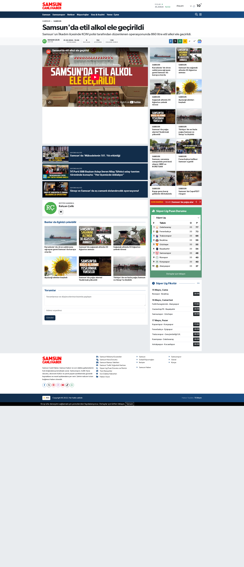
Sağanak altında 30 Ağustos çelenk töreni (161, 102)
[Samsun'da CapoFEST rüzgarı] (189, 178)
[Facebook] (44, 385)
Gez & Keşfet (98, 15)
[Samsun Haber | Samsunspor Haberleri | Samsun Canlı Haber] (51, 6)
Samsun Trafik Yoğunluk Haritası (113, 365)
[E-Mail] (61, 212)
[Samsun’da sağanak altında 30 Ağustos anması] (95, 236)
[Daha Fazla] (185, 41)
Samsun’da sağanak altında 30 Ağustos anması (188, 70)
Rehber (71, 15)
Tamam (129, 404)
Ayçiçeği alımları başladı (55, 278)
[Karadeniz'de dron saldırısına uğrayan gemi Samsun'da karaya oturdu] (60, 236)
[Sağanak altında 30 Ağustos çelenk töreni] (129, 236)
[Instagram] (58, 385)
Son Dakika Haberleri (108, 374)
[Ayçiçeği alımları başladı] (60, 266)
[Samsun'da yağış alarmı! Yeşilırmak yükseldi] (95, 266)
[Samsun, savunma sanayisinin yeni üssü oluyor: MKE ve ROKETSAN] (162, 146)
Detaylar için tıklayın (175, 274)
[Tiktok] (67, 385)
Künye (173, 362)
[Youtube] (63, 385)
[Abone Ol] (199, 41)
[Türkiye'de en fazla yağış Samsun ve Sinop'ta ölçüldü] (129, 266)
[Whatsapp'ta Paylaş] (180, 41)
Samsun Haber (145, 367)
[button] (196, 202)
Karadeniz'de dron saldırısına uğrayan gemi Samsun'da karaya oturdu (60, 249)
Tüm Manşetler (106, 371)
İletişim (142, 362)
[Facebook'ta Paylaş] (171, 41)
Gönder (50, 318)
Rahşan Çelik (66, 206)
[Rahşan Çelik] (50, 208)
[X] (49, 385)
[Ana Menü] (200, 14)
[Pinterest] (53, 385)
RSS (47, 398)
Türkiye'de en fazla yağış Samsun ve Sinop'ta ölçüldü (188, 131)
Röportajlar (83, 15)
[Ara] (196, 14)
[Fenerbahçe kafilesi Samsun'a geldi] (189, 146)
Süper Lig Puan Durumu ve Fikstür (113, 368)
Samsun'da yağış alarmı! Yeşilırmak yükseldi (160, 131)
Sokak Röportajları (146, 360)
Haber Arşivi (105, 377)
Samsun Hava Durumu (108, 360)
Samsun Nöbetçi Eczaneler (111, 357)
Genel (173, 360)
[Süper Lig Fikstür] (198, 283)
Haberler (46, 21)
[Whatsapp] (72, 385)
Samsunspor (58, 15)
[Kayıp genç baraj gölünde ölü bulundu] (162, 178)
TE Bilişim (198, 398)
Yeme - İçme (113, 15)
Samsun (46, 15)
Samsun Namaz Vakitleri (109, 362)
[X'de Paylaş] (175, 41)
